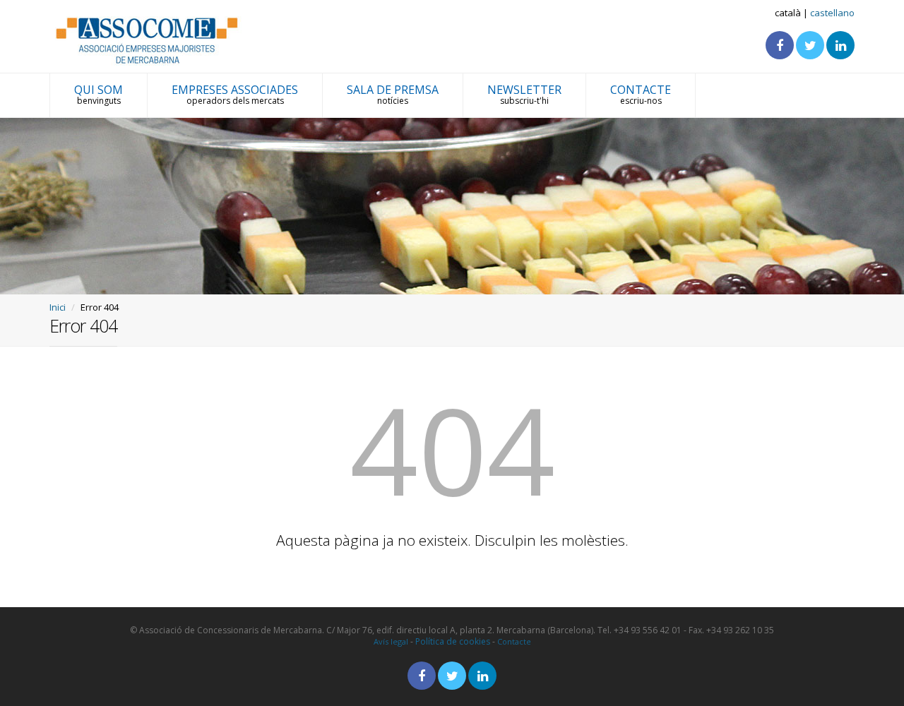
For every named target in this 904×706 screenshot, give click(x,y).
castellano (832, 12)
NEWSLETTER (524, 94)
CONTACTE (640, 94)
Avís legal (391, 641)
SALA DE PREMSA (393, 94)
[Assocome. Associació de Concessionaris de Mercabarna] (147, 40)
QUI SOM (98, 94)
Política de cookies (452, 641)
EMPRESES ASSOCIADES (235, 94)
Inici (57, 307)
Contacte (514, 641)
